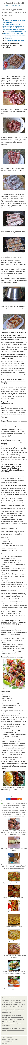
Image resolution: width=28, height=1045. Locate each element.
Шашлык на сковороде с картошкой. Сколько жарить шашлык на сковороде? (14, 34)
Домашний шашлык (15, 796)
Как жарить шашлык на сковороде (14, 40)
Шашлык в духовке (8, 794)
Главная (7, 5)
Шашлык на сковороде (17, 794)
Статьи (20, 5)
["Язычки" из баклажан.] (14, 910)
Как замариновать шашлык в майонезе (15, 31)
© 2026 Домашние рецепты (7, 1037)
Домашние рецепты (14, 3)
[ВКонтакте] (8, 799)
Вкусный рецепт (7, 796)
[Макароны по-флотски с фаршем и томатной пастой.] (14, 986)
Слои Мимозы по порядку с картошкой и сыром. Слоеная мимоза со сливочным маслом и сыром (13, 1010)
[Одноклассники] (19, 799)
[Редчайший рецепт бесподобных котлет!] (14, 895)
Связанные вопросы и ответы (11, 24)
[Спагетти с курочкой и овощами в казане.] (14, 939)
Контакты (4, 1039)
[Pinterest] (14, 799)
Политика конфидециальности (7, 1041)
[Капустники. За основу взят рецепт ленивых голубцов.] (14, 953)
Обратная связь (5, 1043)
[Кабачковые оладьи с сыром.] (14, 924)
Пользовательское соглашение (12, 1039)
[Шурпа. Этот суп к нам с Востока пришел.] (14, 881)
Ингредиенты (8, 38)
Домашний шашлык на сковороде (14, 37)
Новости (14, 5)
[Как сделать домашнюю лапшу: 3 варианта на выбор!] (14, 847)
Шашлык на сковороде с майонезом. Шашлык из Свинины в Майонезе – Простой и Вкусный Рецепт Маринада (13, 27)
